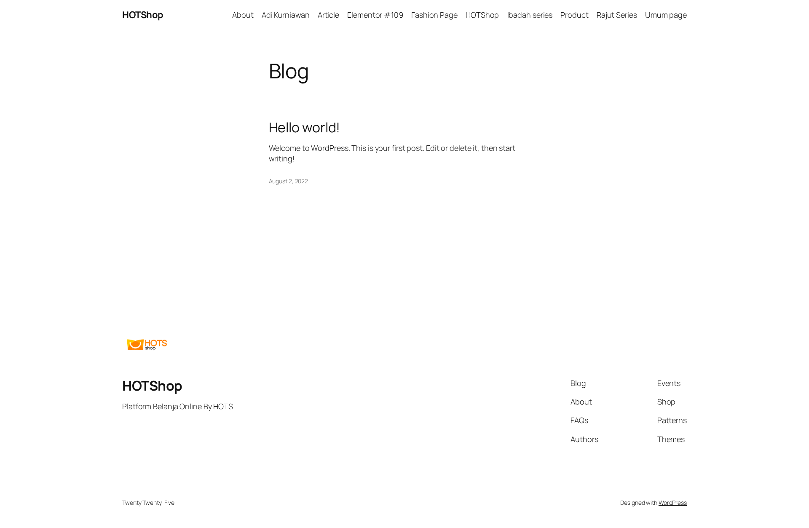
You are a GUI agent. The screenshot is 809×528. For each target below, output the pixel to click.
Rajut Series (617, 15)
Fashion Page (434, 15)
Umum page (666, 15)
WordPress (673, 503)
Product (574, 15)
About (243, 15)
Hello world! (304, 127)
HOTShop (142, 14)
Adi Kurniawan (286, 15)
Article (328, 15)
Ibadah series (530, 15)
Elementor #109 (375, 15)
